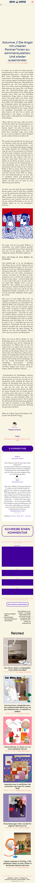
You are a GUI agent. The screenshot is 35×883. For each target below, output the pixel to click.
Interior (29, 671)
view (23, 511)
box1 (24, 827)
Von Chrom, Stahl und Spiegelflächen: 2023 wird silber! (17, 669)
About (28, 879)
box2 (27, 867)
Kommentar (17, 545)
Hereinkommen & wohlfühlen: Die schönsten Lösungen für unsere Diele (17, 786)
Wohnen (23, 439)
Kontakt (16, 878)
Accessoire (27, 750)
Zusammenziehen (15, 439)
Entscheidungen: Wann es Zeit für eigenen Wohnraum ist (17, 825)
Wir (18, 713)
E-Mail (17, 578)
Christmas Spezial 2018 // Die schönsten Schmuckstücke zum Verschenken (10, 617)
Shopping (21, 671)
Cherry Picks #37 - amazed (21, 516)
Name (17, 569)
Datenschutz (23, 878)
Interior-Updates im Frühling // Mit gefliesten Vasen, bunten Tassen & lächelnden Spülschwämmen (17, 863)
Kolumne (26, 62)
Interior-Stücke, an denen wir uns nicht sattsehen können (17, 748)
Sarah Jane (6, 671)
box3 (22, 62)
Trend (17, 671)
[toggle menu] (32, 2)
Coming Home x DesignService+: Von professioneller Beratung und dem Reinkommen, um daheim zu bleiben (17, 708)
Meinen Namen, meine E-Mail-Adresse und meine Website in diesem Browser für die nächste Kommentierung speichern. (17, 599)
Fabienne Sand (10, 62)
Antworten (17, 478)
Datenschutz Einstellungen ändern (15, 879)
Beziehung (7, 439)
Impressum (10, 878)
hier (20, 415)
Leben (20, 827)
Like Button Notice (15, 511)
